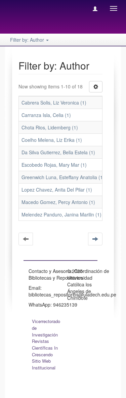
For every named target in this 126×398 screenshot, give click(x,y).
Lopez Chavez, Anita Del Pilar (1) (57, 189)
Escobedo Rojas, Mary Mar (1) (54, 164)
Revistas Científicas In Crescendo (45, 348)
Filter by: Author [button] (27, 39)
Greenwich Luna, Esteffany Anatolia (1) (63, 177)
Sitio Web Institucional (43, 364)
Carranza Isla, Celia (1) (46, 115)
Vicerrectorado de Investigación (46, 328)
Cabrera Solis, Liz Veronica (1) (54, 102)
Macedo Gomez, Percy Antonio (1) (58, 202)
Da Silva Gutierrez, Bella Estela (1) (58, 152)
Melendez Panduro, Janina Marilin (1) (61, 214)
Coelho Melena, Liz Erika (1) (52, 139)
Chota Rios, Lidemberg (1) (50, 127)
